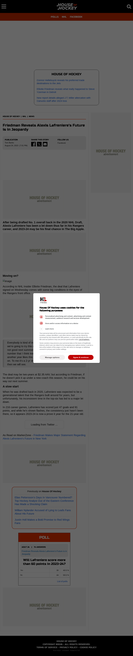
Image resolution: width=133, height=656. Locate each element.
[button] (66, 329)
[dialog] (66, 328)
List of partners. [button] (84, 339)
